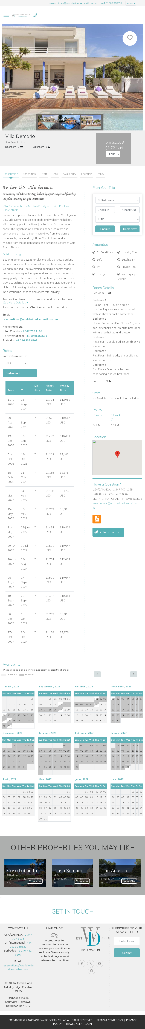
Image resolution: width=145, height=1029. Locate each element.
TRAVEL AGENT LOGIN (79, 1023)
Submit (127, 953)
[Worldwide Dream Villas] (20, 15)
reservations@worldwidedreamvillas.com (73, 3)
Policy (100, 173)
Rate (55, 173)
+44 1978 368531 (36, 336)
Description (11, 173)
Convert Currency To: (15, 356)
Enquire (105, 229)
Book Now (130, 229)
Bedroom (10, 146)
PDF (100, 520)
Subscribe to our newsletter (111, 532)
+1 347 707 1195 (31, 331)
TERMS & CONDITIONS (110, 1020)
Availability (69, 173)
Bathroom (38, 146)
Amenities (29, 173)
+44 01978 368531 (111, 3)
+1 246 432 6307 (26, 340)
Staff (44, 173)
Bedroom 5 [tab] (13, 373)
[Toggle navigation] (6, 15)
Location (86, 173)
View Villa (35, 881)
